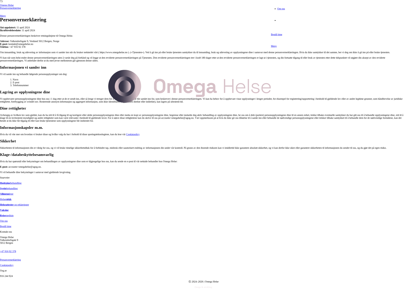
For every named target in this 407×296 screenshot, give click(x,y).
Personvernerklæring (10, 259)
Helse (5, 199)
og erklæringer (14, 204)
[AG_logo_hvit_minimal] (1, 294)
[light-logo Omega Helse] (189, 167)
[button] (285, 46)
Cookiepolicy (7, 265)
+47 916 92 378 (8, 251)
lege (6, 194)
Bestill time (5, 226)
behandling (10, 183)
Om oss (4, 221)
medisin (7, 215)
